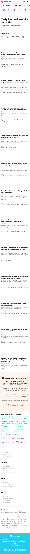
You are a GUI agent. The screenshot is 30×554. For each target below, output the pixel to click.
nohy (21, 519)
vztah (11, 528)
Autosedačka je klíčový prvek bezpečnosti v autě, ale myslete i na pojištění (14, 164)
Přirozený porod (6, 484)
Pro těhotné (5, 475)
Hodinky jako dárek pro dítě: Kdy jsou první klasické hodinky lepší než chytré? (14, 277)
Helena (9, 444)
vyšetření (7, 528)
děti (20, 512)
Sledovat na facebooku (16, 405)
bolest (2, 512)
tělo (25, 525)
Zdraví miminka (6, 500)
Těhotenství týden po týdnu (9, 468)
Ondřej (7, 429)
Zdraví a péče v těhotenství (9, 472)
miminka (16, 517)
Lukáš (18, 438)
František (12, 417)
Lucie (4, 431)
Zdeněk (18, 421)
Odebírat (24, 394)
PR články (3, 56)
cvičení (15, 512)
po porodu (12, 521)
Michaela (25, 423)
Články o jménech (7, 460)
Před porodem (6, 480)
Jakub (25, 418)
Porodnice (5, 482)
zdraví (21, 528)
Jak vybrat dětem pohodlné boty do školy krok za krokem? (14, 191)
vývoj (15, 528)
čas (25, 528)
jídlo (8, 514)
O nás (11, 539)
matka (10, 517)
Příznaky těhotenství (7, 464)
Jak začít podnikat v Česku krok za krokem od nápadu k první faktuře (14, 136)
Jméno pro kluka (7, 454)
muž (15, 519)
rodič (12, 523)
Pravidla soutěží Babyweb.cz (9, 541)
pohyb (2, 521)
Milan (3, 418)
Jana (7, 434)
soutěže (18, 523)
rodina (8, 523)
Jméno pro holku (7, 456)
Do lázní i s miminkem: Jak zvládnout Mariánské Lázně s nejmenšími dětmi (13, 53)
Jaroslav (14, 435)
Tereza (15, 429)
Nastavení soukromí (15, 545)
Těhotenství (14, 5)
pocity (26, 519)
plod (24, 519)
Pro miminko (6, 504)
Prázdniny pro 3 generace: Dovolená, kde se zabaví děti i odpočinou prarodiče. (14, 330)
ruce (15, 523)
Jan (4, 426)
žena (3, 530)
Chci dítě (8, 5)
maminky (4, 517)
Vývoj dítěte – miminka (8, 496)
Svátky (4, 458)
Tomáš (21, 429)
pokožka (6, 521)
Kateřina (4, 421)
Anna (13, 419)
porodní (3, 523)
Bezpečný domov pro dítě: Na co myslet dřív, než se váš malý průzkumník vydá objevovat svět (13, 359)
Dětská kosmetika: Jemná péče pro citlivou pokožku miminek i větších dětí (13, 109)
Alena (2, 442)
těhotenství (6, 525)
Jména (3, 5)
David (20, 435)
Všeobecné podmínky (20, 539)
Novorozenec (6, 494)
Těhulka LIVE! (20, 525)
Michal (8, 423)
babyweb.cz (4, 16)
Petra (13, 442)
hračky (2, 515)
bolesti (7, 512)
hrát (6, 514)
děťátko (24, 512)
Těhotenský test (6, 466)
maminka (20, 515)
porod (18, 521)
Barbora (13, 423)
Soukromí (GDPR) (23, 541)
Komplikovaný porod (7, 486)
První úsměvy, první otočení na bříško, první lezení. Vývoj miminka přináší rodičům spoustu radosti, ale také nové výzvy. (14, 367)
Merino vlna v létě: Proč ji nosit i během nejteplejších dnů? (13, 304)
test (21, 523)
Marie (19, 442)
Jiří (26, 442)
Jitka (7, 417)
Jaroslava (11, 429)
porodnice (23, 521)
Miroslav (11, 421)
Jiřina (9, 438)
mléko (12, 519)
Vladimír (3, 417)
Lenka (8, 418)
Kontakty (5, 539)
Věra (24, 431)
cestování (11, 512)
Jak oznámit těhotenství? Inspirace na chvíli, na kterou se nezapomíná (13, 220)
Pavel (8, 442)
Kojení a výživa (6, 502)
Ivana (26, 438)
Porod (19, 5)
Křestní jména (6, 452)
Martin (20, 426)
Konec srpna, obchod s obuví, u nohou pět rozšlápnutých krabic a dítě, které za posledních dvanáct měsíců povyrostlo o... (14, 198)
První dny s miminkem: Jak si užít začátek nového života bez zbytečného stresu (14, 248)
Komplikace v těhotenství (9, 474)
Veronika (13, 438)
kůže (15, 514)
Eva (22, 438)
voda (2, 527)
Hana (16, 432)
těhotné (14, 525)
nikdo (18, 519)
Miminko (24, 5)
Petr (5, 438)
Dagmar (16, 423)
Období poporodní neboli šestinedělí (11, 490)
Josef (24, 421)
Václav (20, 423)
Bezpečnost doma (5, 363)
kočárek (11, 515)
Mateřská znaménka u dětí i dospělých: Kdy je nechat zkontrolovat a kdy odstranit (14, 81)
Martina (3, 423)
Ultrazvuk (5, 470)
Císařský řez (5, 488)
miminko (5, 519)
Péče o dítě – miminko (8, 498)
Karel (3, 429)
